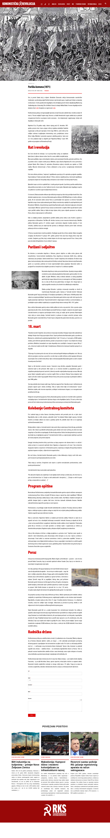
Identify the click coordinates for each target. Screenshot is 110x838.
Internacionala (92, 4)
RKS (73, 4)
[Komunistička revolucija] (18, 5)
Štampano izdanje (81, 4)
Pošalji (31, 715)
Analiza (54, 4)
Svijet (68, 4)
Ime (29, 671)
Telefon (29, 678)
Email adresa (30, 684)
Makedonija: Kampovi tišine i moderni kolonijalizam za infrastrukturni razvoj (53, 766)
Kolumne (47, 90)
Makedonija (47, 757)
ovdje (37, 108)
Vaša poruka (29, 698)
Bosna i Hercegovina (16, 757)
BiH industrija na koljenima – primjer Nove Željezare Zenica (25, 765)
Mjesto (29, 691)
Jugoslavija (61, 4)
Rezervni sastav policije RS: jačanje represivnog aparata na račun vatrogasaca (84, 766)
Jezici (99, 4)
